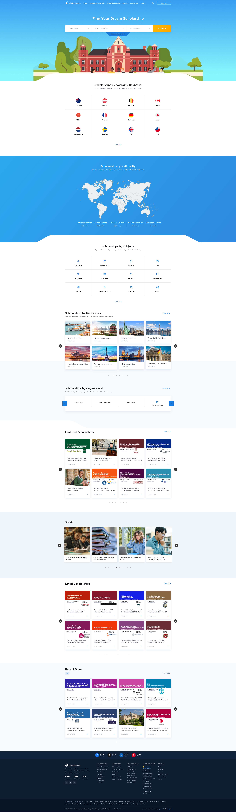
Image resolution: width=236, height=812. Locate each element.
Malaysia (135, 804)
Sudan (124, 804)
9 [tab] (128, 567)
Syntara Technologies (164, 809)
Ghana (141, 801)
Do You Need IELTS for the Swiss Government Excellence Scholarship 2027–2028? (131, 730)
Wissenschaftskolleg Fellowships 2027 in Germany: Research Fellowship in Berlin (77, 642)
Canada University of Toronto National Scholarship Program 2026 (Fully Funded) (130, 460)
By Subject (100, 782)
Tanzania (82, 804)
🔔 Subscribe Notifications (147, 767)
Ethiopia (156, 801)
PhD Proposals (131, 780)
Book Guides (146, 794)
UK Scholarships (101, 772)
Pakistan (96, 801)
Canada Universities (103, 338)
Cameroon (112, 804)
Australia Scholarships (100, 775)
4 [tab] (117, 375)
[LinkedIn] (74, 782)
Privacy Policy (162, 777)
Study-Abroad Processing (131, 770)
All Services (130, 767)
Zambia (118, 804)
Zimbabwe (104, 804)
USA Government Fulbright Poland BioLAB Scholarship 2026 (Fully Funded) (104, 490)
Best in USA (115, 772)
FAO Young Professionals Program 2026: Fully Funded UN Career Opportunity (104, 700)
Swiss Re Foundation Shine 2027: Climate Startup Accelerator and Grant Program (77, 700)
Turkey (94, 804)
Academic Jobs (147, 783)
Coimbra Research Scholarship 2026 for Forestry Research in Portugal (130, 612)
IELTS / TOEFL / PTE (149, 778)
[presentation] (64, 403)
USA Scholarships (102, 769)
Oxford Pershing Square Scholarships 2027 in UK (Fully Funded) (157, 612)
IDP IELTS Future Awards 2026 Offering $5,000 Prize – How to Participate (131, 700)
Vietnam (121, 801)
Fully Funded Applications (131, 774)
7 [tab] (125, 375)
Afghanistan (75, 804)
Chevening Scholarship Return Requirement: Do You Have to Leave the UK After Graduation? (158, 700)
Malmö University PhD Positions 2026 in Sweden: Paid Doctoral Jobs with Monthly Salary (104, 730)
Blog (142, 3)
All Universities (116, 767)
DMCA (160, 779)
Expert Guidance (132, 777)
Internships (146, 781)
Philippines (135, 801)
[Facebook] (66, 782)
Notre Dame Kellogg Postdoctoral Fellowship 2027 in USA (104, 612)
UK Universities (74, 364)
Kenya (146, 801)
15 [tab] (137, 654)
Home (85, 3)
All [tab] (67, 673)
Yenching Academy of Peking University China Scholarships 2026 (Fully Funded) (76, 490)
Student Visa (147, 771)
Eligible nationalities (97, 3)
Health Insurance (148, 773)
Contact (160, 772)
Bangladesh (103, 801)
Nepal (115, 801)
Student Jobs (147, 786)
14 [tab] (135, 654)
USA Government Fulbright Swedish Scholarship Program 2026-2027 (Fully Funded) (103, 460)
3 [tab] (114, 375)
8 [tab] (128, 375)
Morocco (163, 801)
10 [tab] (130, 567)
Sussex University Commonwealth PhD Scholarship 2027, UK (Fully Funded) (77, 612)
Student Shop (147, 791)
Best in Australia (117, 779)
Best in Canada (116, 777)
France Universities (156, 364)
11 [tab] (126, 654)
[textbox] (78, 28)
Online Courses (147, 788)
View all (117, 145)
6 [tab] (122, 375)
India (86, 801)
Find (163, 28)
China (90, 801)
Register (163, 3)
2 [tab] (111, 375)
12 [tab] (129, 654)
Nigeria (110, 801)
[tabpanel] (77, 346)
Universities (134, 3)
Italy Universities (128, 338)
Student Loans (147, 776)
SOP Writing (131, 782)
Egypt (151, 801)
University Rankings (118, 769)
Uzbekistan (143, 804)
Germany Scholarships (100, 779)
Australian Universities (131, 364)
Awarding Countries (113, 3)
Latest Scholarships (103, 767)
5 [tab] (119, 375)
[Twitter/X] (70, 782)
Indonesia (127, 801)
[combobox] (78, 28)
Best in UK (115, 774)
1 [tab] (108, 375)
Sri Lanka (67, 804)
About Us (161, 769)
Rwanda (129, 804)
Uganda (88, 804)
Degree (125, 3)
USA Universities (74, 338)
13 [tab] (132, 654)
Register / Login (163, 774)
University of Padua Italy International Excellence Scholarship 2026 (155, 490)
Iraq (99, 804)
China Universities (156, 338)
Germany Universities (104, 364)
